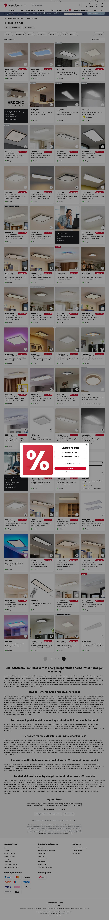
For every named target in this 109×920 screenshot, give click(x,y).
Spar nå (70, 468)
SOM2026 (70, 464)
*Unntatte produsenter (70, 471)
